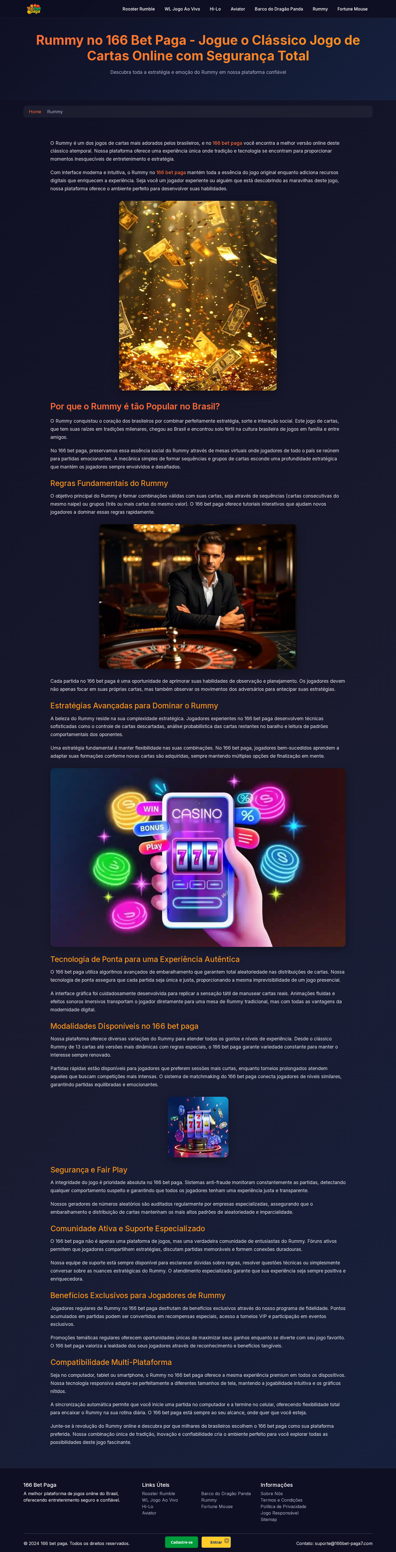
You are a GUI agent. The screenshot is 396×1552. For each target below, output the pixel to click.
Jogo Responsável (279, 1513)
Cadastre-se (182, 1542)
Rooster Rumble (139, 9)
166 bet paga (227, 143)
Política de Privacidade (283, 1506)
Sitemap (268, 1519)
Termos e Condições (281, 1500)
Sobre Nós (271, 1493)
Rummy (320, 9)
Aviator (238, 9)
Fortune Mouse (353, 9)
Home (35, 111)
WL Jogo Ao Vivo (182, 9)
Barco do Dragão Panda (279, 9)
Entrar (216, 1542)
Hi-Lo (215, 9)
